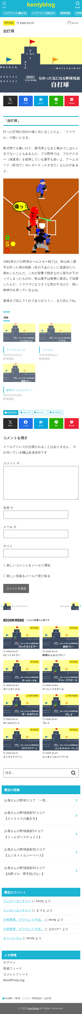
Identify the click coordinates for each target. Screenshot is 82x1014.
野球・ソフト (22, 998)
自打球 (26, 412)
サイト (8, 546)
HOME (8, 998)
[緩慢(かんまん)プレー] (19, 373)
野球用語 (65, 13)
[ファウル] (55, 333)
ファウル (47, 349)
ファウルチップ (15, 349)
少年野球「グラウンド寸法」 (23, 919)
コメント (11, 463)
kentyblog (41, 4)
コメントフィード (15, 974)
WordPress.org (13, 980)
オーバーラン (12, 938)
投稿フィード (12, 968)
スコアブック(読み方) (43, 13)
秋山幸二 (41, 412)
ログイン (9, 962)
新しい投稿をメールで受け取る (29, 576)
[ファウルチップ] (19, 333)
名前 (8, 507)
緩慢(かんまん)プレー (19, 389)
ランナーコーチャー (17, 901)
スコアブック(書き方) (15, 13)
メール (10, 527)
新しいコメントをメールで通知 (29, 565)
